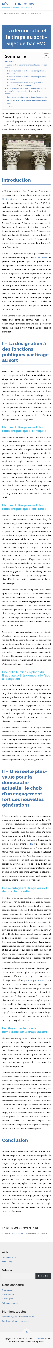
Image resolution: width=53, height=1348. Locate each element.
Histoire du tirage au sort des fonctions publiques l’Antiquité (26, 72)
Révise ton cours (18, 4)
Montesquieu (8, 199)
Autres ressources (10, 1303)
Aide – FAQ (7, 1261)
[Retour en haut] (26, 1332)
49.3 (31, 843)
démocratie (42, 257)
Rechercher (7, 1270)
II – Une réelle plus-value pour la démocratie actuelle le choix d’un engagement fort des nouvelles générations (26, 91)
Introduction (9, 62)
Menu (48, 5)
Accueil (4, 13)
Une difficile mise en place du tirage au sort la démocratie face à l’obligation (25, 84)
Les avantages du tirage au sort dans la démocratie (27, 97)
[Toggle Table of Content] (45, 55)
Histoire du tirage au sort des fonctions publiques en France (26, 78)
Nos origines (7, 1298)
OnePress (40, 1338)
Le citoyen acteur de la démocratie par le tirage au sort (27, 101)
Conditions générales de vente (15, 1321)
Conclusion (9, 106)
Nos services (7, 1290)
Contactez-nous (9, 1257)
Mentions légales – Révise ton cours (18, 1316)
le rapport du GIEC (37, 980)
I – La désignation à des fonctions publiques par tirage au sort (26, 66)
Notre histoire (8, 1294)
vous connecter (18, 1233)
